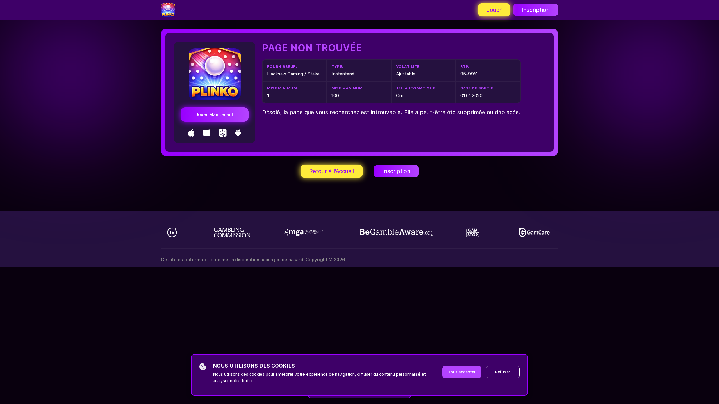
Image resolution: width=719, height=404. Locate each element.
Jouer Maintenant (214, 114)
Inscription (536, 9)
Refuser (502, 372)
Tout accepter (462, 372)
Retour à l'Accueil (331, 171)
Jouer (494, 9)
